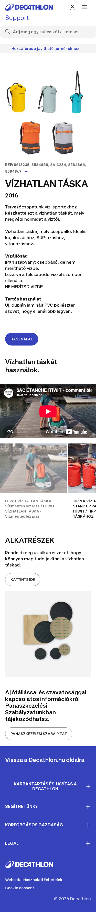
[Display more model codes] (27, 172)
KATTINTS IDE (22, 579)
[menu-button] (85, 7)
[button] (33, 483)
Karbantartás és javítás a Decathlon (45, 786)
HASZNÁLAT (21, 339)
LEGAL (12, 843)
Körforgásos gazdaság (34, 824)
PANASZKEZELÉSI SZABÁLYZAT (38, 733)
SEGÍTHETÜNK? (21, 806)
